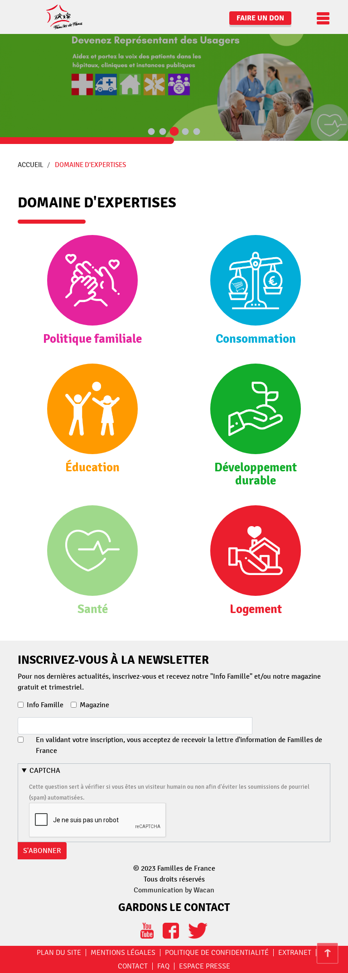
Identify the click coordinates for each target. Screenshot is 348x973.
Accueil (31, 165)
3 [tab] (174, 132)
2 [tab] (162, 132)
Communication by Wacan (174, 890)
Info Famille (45, 704)
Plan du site (59, 952)
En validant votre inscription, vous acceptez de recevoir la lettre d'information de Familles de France (179, 745)
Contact (133, 966)
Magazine (94, 704)
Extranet (294, 952)
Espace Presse (204, 966)
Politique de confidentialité (217, 952)
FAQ (163, 966)
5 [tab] (196, 132)
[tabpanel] (174, 70)
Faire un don (260, 18)
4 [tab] (185, 132)
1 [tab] (151, 132)
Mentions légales (123, 952)
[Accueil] (52, 17)
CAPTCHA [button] (44, 770)
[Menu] (321, 18)
